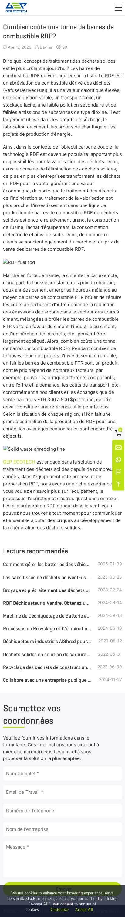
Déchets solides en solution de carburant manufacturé (47, 654)
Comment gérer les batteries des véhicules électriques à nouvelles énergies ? (47, 564)
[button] (118, 8)
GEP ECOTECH (19, 462)
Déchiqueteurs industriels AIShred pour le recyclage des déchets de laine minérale (47, 641)
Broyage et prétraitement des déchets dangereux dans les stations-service (47, 590)
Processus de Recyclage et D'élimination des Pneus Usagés (47, 628)
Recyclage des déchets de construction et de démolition (47, 667)
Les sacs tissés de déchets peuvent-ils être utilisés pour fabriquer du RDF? (47, 577)
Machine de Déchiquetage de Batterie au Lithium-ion (47, 616)
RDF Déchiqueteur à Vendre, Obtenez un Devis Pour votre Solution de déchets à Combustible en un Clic (47, 603)
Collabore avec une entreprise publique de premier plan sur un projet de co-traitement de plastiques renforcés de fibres (47, 680)
